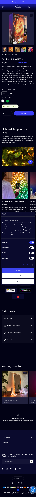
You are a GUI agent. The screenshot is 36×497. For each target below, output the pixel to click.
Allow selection (18, 276)
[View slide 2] (17, 424)
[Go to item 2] (17, 49)
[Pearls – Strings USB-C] (15, 384)
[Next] (33, 2)
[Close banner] (33, 214)
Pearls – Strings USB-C (10, 400)
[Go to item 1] (10, 49)
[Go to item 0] (4, 49)
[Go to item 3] (23, 49)
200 (11, 93)
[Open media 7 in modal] (31, 15)
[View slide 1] (15, 424)
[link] (15, 185)
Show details (27, 265)
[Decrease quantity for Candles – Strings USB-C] (3, 113)
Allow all (18, 270)
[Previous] (2, 2)
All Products (15, 54)
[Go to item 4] (30, 49)
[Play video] (18, 156)
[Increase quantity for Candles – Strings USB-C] (10, 113)
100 (4, 93)
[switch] (31, 247)
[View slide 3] (19, 424)
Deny (18, 281)
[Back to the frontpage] (2, 54)
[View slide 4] (21, 424)
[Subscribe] (31, 461)
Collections (7, 54)
